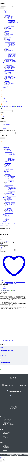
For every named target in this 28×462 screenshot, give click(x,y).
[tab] (15, 286)
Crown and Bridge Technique (10, 283)
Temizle (1, 247)
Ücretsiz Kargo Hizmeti (5, 362)
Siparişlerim (5, 433)
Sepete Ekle (3, 251)
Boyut (1, 243)
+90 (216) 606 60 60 (8, 385)
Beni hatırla (4, 135)
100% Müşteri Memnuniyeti (6, 350)
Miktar (1, 248)
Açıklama (5, 286)
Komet (1, 231)
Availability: (2, 228)
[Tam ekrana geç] (1, 460)
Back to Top (2, 457)
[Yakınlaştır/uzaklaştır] (0, 460)
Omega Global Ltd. (14, 455)
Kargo (4, 436)
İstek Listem (6, 101)
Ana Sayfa (2, 223)
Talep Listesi (5, 437)
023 (1, 244)
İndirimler (5, 450)
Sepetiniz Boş (3, 121)
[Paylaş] (3, 460)
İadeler (4, 434)
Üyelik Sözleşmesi (7, 419)
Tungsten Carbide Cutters (19, 282)
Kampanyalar (5, 447)
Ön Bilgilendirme (6, 422)
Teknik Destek (3, 355)
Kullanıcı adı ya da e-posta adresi (7, 130)
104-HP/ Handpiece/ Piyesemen (7, 241)
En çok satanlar (6, 446)
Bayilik (4, 445)
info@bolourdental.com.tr (15, 391)
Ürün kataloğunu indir (5, 290)
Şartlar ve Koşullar (7, 420)
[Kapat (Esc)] (4, 460)
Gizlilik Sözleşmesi (7, 423)
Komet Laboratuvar (9, 223)
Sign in (4, 98)
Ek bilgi (4, 288)
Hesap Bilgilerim (6, 432)
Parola (1, 132)
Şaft (1, 239)
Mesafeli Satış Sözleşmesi (8, 424)
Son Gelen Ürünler (7, 448)
